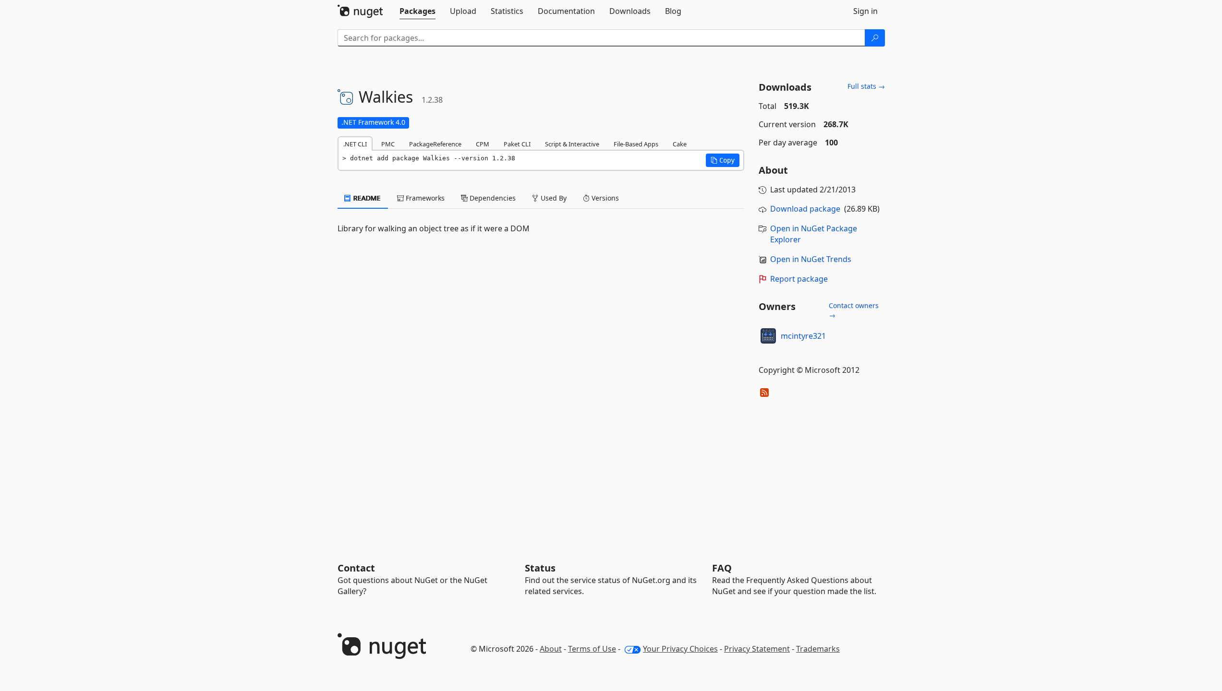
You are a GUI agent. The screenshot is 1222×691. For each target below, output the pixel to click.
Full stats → (866, 86)
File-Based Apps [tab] (636, 144)
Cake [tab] (680, 144)
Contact (356, 567)
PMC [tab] (388, 144)
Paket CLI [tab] (517, 144)
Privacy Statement (757, 648)
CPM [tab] (482, 144)
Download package (805, 208)
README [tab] (366, 198)
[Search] (875, 38)
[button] (722, 160)
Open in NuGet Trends (810, 259)
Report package (799, 279)
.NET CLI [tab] (355, 144)
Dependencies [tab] (492, 198)
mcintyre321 (803, 336)
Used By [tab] (553, 198)
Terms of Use (592, 648)
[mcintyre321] (768, 336)
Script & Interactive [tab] (572, 144)
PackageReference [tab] (435, 144)
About (551, 648)
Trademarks (818, 648)
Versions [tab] (604, 198)
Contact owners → (854, 310)
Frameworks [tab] (424, 198)
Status (540, 567)
